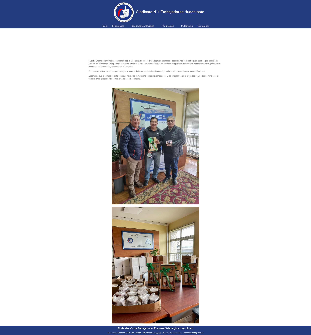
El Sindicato (118, 26)
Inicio (104, 26)
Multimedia (187, 26)
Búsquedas (203, 26)
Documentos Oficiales (142, 26)
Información (167, 26)
